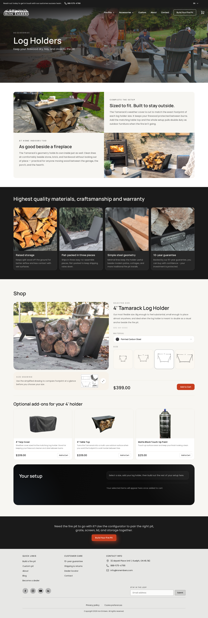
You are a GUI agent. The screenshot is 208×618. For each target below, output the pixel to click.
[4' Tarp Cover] (43, 423)
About (154, 12)
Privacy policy (92, 605)
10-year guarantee (73, 561)
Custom (142, 12)
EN (194, 3)
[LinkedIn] (48, 591)
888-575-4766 (74, 3)
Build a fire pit (29, 561)
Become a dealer (30, 580)
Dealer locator (71, 571)
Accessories (125, 12)
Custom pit (28, 566)
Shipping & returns (73, 566)
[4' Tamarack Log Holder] (61, 336)
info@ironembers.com (122, 570)
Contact (165, 12)
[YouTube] (40, 591)
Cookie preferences (113, 605)
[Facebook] (25, 591)
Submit (180, 592)
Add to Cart (185, 386)
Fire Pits (108, 12)
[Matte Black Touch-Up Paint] (165, 423)
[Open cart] (203, 12)
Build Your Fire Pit (185, 12)
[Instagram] (33, 591)
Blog (24, 575)
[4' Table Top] (104, 423)
